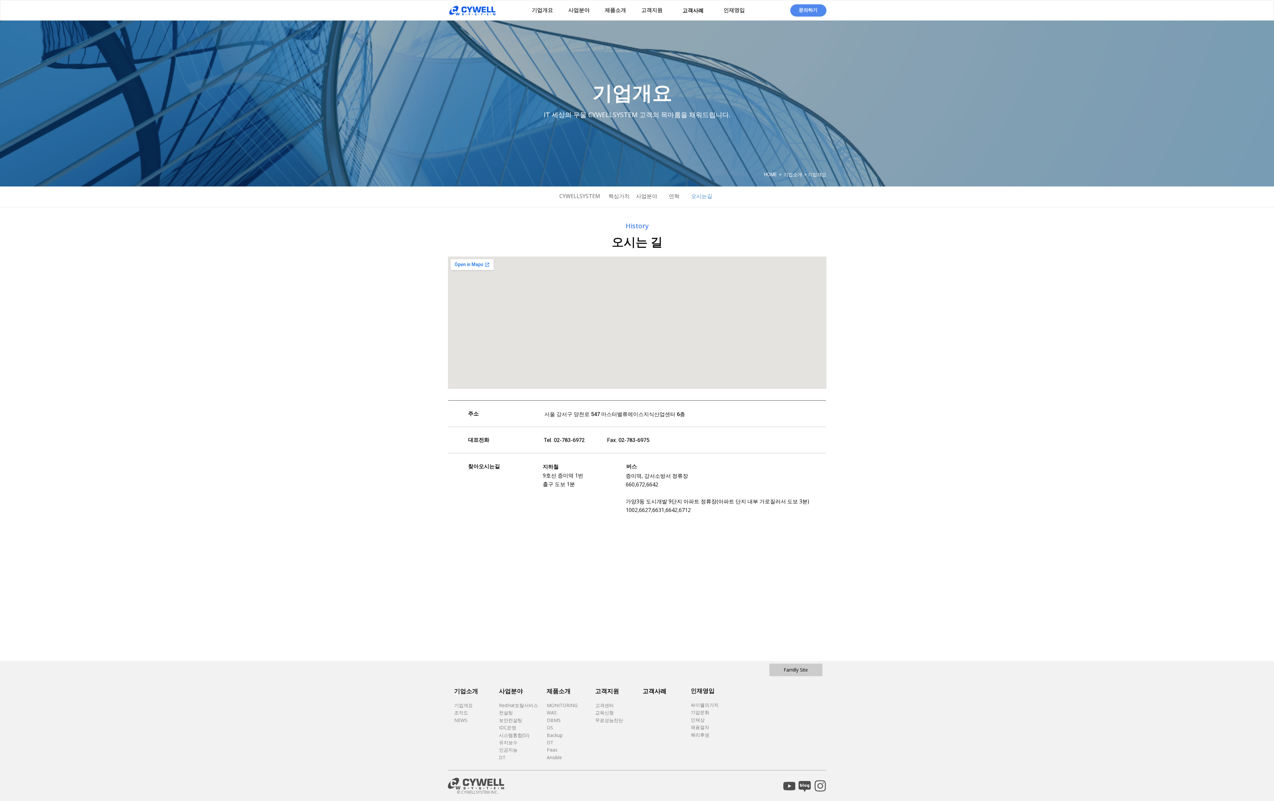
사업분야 (646, 196)
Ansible (554, 757)
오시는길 (701, 196)
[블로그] (805, 786)
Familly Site (796, 670)
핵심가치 (619, 196)
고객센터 (604, 705)
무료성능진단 (609, 720)
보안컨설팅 (511, 720)
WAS (552, 712)
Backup (555, 735)
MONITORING (562, 705)
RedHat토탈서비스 (518, 705)
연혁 (674, 196)
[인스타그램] (820, 786)
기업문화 (700, 712)
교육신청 (604, 712)
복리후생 (700, 735)
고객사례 (693, 10)
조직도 (461, 712)
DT (502, 757)
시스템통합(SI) (515, 735)
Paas (553, 750)
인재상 (698, 720)
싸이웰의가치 (705, 705)
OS (550, 727)
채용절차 (700, 727)
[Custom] (789, 786)
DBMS (554, 720)
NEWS (460, 720)
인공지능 (508, 750)
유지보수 (509, 742)
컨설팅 (506, 712)
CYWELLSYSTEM (579, 196)
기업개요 (463, 705)
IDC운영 (508, 727)
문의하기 (808, 10)
